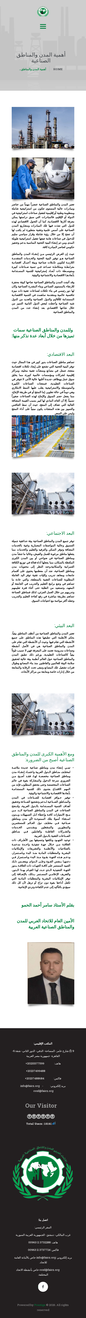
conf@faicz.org (43, 1091)
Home (58, 69)
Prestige (40, 1305)
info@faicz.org (30, 1086)
